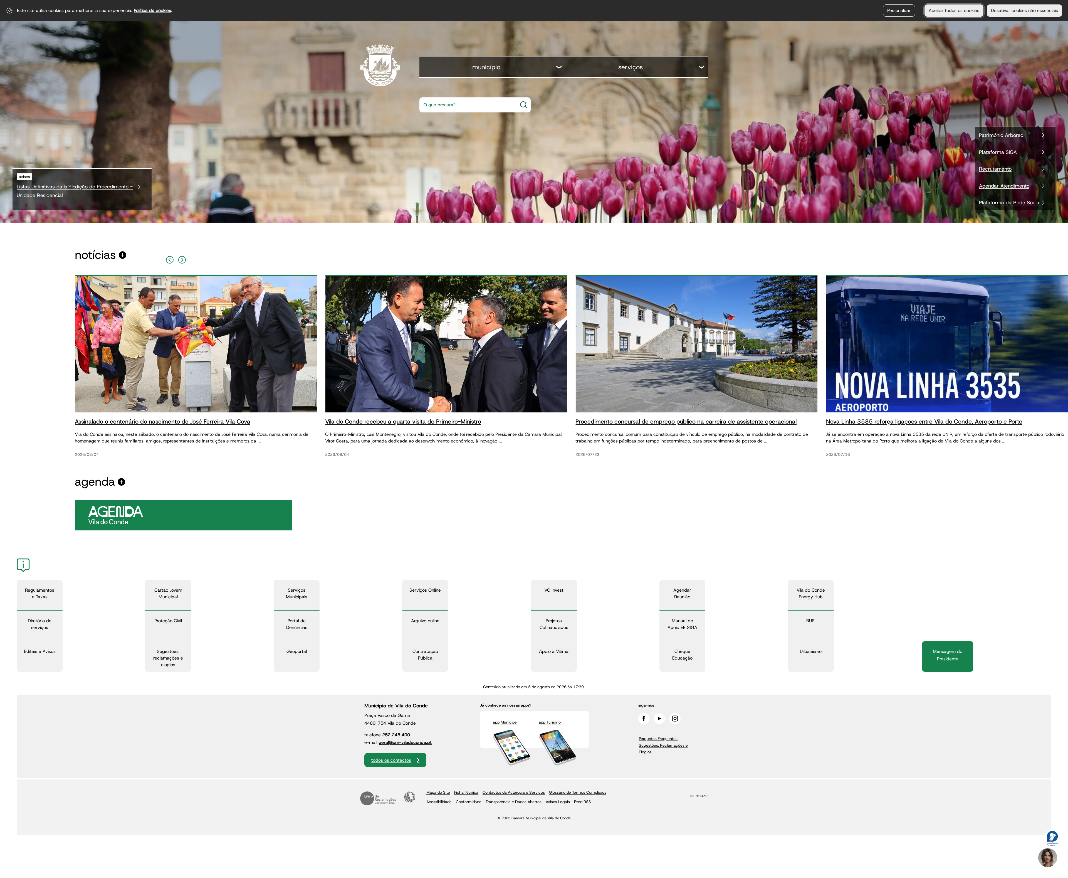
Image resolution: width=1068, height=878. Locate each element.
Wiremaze (698, 796)
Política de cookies (152, 10)
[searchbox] (466, 104)
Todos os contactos (391, 760)
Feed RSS (582, 801)
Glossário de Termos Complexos (577, 792)
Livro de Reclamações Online (378, 798)
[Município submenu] (559, 67)
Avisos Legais (558, 801)
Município (486, 67)
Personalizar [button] (899, 10)
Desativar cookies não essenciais (1024, 10)
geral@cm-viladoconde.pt (405, 742)
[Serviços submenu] (702, 67)
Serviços (630, 67)
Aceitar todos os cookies (954, 10)
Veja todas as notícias (95, 255)
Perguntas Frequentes (658, 738)
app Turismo (550, 722)
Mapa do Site (438, 792)
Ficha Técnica (466, 792)
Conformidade (468, 801)
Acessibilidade (409, 797)
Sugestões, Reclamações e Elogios (663, 748)
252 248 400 (396, 735)
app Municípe (505, 722)
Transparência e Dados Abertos (514, 801)
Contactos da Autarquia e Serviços (514, 792)
